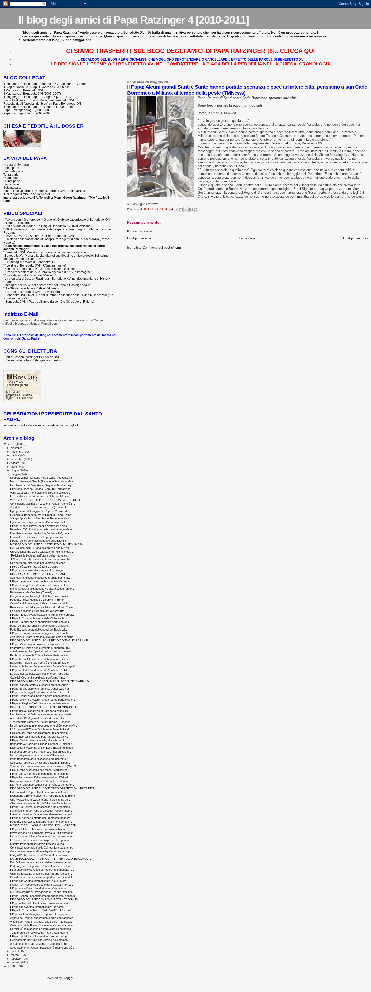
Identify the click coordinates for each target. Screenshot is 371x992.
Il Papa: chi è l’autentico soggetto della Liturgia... (39, 540)
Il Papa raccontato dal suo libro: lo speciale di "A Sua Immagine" (48, 272)
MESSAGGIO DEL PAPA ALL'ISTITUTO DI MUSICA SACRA (47, 544)
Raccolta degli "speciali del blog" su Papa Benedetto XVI (42, 103)
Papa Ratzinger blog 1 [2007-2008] (27, 113)
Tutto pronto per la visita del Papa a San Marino (39, 932)
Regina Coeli (279, 143)
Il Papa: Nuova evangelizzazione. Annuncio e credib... (42, 614)
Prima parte (11, 168)
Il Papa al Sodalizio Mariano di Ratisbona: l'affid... (39, 670)
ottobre (15, 455)
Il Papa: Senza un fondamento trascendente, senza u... (43, 895)
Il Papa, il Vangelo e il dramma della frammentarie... (41, 585)
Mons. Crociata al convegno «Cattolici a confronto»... (42, 588)
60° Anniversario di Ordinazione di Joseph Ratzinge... (42, 891)
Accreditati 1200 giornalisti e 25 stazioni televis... (39, 718)
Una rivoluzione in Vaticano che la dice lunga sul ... (40, 799)
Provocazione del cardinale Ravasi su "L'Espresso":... (43, 832)
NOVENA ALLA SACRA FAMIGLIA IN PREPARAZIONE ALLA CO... (50, 858)
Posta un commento (139, 231)
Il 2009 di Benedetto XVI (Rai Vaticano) (32, 288)
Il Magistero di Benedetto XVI (23, 90)
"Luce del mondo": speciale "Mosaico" (30, 275)
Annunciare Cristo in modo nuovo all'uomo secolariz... (42, 636)
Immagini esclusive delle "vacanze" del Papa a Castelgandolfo (47, 285)
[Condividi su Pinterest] (195, 209)
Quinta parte (11, 181)
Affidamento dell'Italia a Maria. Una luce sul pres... (40, 943)
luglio (14, 466)
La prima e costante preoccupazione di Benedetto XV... (43, 725)
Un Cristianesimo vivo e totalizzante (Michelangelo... (42, 551)
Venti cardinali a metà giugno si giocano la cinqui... (40, 492)
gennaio (16, 962)
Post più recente (139, 238)
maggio (15, 474)
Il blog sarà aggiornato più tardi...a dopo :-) (36, 566)
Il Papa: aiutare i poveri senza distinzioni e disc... (39, 525)
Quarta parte (11, 177)
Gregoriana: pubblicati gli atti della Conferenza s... (40, 596)
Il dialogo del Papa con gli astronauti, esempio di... (40, 732)
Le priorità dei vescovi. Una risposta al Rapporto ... (41, 840)
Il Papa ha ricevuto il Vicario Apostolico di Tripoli (39, 777)
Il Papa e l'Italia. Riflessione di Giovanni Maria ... (39, 829)
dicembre (17, 447)
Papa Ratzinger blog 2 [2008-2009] (27, 110)
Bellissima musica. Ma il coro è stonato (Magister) (40, 662)
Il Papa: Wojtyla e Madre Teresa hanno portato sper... (42, 699)
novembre (17, 451)
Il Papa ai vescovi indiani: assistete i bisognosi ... (39, 570)
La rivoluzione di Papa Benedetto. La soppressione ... (42, 836)
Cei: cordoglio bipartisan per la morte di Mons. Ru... (41, 562)
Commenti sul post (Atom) (162, 247)
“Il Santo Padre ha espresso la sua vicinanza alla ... (41, 559)
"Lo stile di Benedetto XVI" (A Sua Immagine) (35, 265)
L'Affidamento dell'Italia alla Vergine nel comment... (40, 939)
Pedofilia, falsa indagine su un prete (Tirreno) (37, 599)
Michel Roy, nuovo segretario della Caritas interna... (41, 884)
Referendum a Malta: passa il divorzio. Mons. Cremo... (43, 607)
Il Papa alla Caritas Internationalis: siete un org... (39, 880)
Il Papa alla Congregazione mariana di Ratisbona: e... (42, 773)
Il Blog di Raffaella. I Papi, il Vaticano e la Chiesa (36, 87)
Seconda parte (13, 171)
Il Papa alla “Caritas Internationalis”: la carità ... (38, 906)
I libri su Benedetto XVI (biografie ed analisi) (33, 360)
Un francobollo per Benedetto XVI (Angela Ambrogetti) (42, 666)
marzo (15, 954)
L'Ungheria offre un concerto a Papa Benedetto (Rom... (43, 795)
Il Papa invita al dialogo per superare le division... (39, 914)
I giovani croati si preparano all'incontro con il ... (39, 522)
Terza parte (11, 174)
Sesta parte (11, 184)
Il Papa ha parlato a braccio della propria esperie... (40, 659)
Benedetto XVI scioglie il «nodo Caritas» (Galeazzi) (41, 743)
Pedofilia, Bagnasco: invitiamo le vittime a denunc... (41, 821)
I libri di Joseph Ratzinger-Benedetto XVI (31, 357)
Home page (247, 238)
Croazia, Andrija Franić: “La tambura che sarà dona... (42, 925)
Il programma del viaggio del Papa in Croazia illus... (41, 511)
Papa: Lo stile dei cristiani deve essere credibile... (40, 625)
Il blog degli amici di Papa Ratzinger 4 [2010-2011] (134, 20)
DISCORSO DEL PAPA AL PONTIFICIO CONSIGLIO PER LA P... (50, 640)
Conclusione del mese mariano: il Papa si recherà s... (42, 503)
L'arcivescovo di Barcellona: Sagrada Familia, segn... (42, 485)
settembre (17, 459)
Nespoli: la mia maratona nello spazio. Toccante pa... (42, 477)
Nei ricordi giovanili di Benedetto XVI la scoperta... (40, 755)
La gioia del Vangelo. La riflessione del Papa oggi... (40, 673)
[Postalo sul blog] (181, 209)
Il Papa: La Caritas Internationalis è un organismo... (41, 806)
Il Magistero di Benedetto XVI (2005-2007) (32, 93)
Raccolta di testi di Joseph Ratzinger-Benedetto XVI (38, 100)
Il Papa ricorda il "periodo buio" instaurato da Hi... (39, 736)
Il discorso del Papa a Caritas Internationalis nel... (40, 792)
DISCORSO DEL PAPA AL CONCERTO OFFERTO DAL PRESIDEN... (53, 788)
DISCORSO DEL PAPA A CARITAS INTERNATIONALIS (44, 899)
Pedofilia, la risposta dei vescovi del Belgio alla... (39, 629)
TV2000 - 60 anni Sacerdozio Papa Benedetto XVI (39, 235)
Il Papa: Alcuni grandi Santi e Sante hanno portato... (41, 695)
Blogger (68, 978)
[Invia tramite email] (176, 209)
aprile (14, 951)
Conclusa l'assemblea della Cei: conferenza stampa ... (43, 847)
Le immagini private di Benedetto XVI (30, 262)
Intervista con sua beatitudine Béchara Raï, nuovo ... (42, 533)
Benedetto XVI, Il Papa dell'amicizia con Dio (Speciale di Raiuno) (49, 301)
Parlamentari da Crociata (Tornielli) (31, 592)
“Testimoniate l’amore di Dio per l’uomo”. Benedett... (41, 721)
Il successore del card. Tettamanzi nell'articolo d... (40, 751)
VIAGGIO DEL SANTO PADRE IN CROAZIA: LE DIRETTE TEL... (50, 499)
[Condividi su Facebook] (190, 209)
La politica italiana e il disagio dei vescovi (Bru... (39, 610)
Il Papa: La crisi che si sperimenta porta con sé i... (40, 621)
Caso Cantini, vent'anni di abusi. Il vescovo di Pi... (40, 603)
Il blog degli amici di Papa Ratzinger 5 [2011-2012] (37, 97)
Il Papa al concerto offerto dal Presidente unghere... (41, 817)
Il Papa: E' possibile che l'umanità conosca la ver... (40, 688)
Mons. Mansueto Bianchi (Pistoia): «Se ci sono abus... (43, 481)
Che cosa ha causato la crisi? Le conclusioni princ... (42, 803)
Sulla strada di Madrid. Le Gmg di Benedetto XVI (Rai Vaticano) (48, 226)
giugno (15, 470)
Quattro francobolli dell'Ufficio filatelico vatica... (38, 843)
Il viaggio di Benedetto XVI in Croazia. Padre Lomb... (41, 514)
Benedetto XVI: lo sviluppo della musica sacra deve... (42, 529)
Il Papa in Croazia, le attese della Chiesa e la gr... (39, 618)
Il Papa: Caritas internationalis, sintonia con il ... (38, 740)
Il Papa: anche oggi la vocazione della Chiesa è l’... (40, 692)
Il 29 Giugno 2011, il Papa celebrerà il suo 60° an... (40, 547)
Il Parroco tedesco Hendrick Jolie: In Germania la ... (41, 488)
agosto (15, 462)
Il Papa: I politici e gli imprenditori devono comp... (39, 936)
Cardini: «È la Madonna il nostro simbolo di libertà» (40, 928)
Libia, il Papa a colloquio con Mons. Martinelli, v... (39, 769)
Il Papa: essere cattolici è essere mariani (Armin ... (40, 684)
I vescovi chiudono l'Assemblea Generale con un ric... (43, 814)
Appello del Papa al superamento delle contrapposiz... (42, 918)
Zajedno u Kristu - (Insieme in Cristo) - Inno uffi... (39, 507)
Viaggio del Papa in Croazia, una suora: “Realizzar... (41, 921)
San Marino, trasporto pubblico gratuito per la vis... (40, 577)
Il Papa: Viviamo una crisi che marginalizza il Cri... (40, 644)
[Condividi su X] (186, 209)
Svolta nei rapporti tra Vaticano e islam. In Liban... (40, 762)
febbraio (16, 958)
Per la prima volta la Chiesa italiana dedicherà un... (40, 655)
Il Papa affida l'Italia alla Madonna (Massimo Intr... (40, 888)
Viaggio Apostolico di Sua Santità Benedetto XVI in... (41, 518)
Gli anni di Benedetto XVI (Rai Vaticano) (32, 291)
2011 (12, 444)
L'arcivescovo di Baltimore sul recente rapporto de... (42, 714)
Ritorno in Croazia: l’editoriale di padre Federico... (40, 781)
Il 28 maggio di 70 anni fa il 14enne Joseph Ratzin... (41, 729)
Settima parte (12, 187)
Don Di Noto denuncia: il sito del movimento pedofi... (41, 862)
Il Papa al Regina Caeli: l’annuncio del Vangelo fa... (40, 703)
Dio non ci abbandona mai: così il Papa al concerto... (42, 784)
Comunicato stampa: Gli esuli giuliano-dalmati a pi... (41, 851)
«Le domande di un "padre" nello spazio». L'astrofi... (41, 651)
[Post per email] (171, 209)
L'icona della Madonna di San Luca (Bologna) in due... (42, 747)
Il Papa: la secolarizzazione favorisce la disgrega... (41, 581)
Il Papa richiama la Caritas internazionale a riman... (41, 903)
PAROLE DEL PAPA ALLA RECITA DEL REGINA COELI (43, 707)
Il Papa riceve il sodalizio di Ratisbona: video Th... (40, 710)
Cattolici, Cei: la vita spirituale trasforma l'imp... (38, 677)
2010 (12, 966)
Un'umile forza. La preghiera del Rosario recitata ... (41, 873)
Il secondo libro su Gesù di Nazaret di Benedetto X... (42, 869)
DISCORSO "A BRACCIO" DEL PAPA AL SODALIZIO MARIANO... (50, 681)
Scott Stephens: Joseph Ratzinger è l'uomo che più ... (42, 947)
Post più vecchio (355, 238)
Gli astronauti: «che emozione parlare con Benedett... (42, 877)
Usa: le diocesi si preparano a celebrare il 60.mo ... (41, 496)
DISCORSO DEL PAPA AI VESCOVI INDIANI (37, 573)
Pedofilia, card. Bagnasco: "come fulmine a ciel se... (41, 866)
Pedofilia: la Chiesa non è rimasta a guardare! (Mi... (41, 647)
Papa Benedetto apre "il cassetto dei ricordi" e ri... (40, 758)
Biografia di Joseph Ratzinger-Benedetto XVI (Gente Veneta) (44, 190)
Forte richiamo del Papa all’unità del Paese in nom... (41, 810)
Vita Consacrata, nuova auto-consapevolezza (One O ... (44, 766)
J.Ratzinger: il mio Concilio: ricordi (26, 194)
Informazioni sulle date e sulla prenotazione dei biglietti (41, 425)
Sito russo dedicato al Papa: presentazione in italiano (41, 268)
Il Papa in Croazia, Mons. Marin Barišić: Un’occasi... (41, 910)
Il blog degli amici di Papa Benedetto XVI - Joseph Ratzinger (44, 83)
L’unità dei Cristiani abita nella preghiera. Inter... (38, 537)
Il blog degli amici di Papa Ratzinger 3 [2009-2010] (38, 106)
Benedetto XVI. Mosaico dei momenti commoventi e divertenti (47, 252)
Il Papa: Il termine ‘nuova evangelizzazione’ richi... (40, 633)
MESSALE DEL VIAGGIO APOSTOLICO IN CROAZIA (43, 825)
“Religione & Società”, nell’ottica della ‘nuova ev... (39, 555)
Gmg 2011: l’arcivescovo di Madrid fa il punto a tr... (40, 855)
